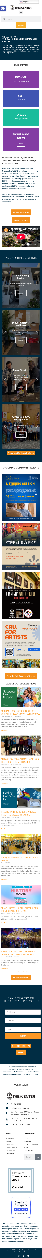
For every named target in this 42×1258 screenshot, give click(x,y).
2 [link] (18, 971)
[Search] (38, 1157)
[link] (3, 8)
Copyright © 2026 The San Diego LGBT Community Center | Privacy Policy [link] (21, 1251)
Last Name (9, 1017)
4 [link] (23, 971)
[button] (21, 12)
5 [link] (26, 971)
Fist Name (9, 1008)
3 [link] (21, 971)
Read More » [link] (4, 730)
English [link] (26, 2)
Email (7, 1026)
